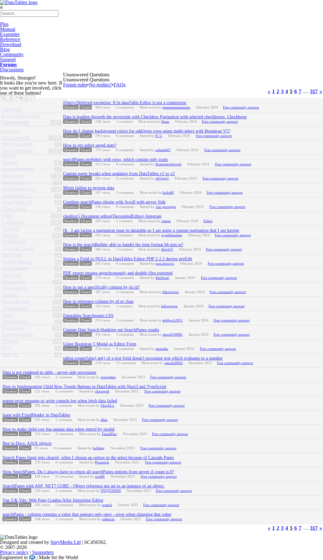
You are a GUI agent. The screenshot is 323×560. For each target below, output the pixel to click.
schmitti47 (163, 150)
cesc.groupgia (166, 207)
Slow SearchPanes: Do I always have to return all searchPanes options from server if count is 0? (88, 471)
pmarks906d (173, 363)
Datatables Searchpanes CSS (88, 315)
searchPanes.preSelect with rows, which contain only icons (115, 159)
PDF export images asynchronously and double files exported (118, 273)
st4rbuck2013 (172, 320)
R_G (159, 136)
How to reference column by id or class (98, 301)
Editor (208, 221)
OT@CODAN (111, 490)
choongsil (102, 391)
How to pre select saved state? (89, 145)
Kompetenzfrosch (168, 164)
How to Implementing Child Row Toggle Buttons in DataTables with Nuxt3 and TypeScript (84, 386)
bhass (165, 121)
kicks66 (168, 192)
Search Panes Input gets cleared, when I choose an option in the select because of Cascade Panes (88, 457)
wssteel (107, 505)
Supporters (43, 552)
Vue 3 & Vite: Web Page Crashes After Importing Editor (53, 500)
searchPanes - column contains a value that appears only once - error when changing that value (87, 514)
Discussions (12, 69)
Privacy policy (14, 552)
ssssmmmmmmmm (176, 107)
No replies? (100, 84)
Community (12, 54)
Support (8, 59)
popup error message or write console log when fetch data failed (60, 400)
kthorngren (170, 292)
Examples (10, 34)
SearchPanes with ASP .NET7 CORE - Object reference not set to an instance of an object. (84, 486)
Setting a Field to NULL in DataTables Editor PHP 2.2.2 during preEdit (127, 258)
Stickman (162, 278)
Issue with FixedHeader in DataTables (36, 415)
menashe (162, 349)
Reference (10, 39)
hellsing (98, 448)
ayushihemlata (171, 235)
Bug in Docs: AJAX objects (27, 443)
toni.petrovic (165, 263)
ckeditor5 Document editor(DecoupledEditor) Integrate (112, 216)
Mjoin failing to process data (88, 188)
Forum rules (75, 84)
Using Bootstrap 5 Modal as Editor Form (99, 344)
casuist (166, 221)
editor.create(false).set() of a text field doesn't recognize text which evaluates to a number (143, 358)
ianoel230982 (172, 334)
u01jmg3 (162, 178)
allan (104, 419)
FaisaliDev (109, 434)
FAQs (120, 84)
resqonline (108, 377)
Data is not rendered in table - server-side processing (49, 372)
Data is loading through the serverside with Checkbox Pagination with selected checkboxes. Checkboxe (155, 117)
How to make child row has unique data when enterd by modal (59, 429)
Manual (7, 29)
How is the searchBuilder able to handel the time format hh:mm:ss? (123, 244)
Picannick (102, 462)
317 (314, 91)
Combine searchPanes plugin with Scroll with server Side (114, 202)
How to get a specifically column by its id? (101, 287)
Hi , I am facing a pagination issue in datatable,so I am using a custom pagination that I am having (151, 230)
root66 (100, 476)
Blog (5, 49)
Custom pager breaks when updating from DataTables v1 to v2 (119, 173)
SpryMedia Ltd (65, 542)
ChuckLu (107, 405)
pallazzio (108, 519)
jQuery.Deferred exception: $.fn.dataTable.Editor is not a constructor (124, 102)
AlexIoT (167, 249)
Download (10, 44)
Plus (4, 24)
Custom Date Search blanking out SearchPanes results (111, 329)
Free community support (241, 107)
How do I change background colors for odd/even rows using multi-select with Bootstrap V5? (146, 131)
